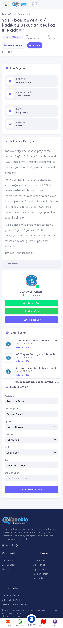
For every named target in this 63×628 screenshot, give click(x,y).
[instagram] (10, 545)
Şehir (7, 447)
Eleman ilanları (40, 573)
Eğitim (8, 421)
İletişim (5, 569)
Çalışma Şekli (11, 409)
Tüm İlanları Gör (31, 319)
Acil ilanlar (38, 578)
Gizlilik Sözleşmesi (11, 599)
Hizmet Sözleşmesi (11, 595)
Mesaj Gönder (15, 45)
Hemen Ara (33, 303)
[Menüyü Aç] (6, 4)
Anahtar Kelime (13, 473)
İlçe (6, 460)
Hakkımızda (8, 560)
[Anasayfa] (21, 4)
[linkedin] (13, 545)
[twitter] (6, 545)
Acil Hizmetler (40, 564)
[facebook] (3, 545)
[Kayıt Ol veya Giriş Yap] (35, 4)
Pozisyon (9, 396)
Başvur (36, 45)
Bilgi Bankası (8, 564)
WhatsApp (33, 311)
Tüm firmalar (39, 560)
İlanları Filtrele (33, 489)
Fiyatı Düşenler (40, 569)
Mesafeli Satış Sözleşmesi (15, 604)
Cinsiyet (9, 434)
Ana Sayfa (7, 14)
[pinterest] (17, 545)
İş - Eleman (19, 14)
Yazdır (8, 52)
